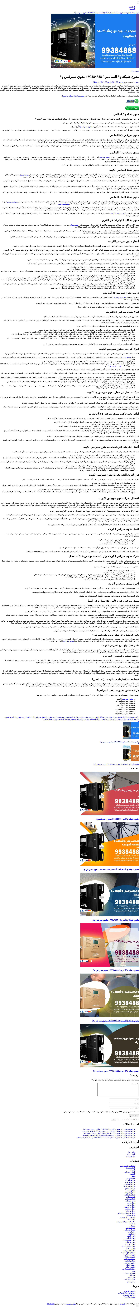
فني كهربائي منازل (128, 1246)
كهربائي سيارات (129, 1255)
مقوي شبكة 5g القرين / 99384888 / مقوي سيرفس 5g (116, 970)
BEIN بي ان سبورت (127, 1166)
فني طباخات (130, 1242)
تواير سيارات (130, 1201)
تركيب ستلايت (129, 1184)
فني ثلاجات (131, 1238)
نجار (133, 1271)
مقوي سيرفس (12, 202)
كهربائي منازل (130, 1257)
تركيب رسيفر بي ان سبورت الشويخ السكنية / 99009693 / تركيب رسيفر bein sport (106, 1137)
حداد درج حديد (130, 1207)
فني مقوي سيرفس (91, 717)
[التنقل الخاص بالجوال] (138, 1)
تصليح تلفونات (130, 1193)
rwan (137, 82)
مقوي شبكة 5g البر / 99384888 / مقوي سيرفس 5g (117, 819)
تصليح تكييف (130, 1190)
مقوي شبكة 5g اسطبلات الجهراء (73, 96)
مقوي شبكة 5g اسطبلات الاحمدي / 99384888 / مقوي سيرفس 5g (111, 869)
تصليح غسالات (130, 1195)
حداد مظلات (130, 1215)
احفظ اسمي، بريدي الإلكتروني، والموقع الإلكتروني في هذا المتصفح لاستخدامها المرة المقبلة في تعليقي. (99, 1112)
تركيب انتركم (130, 1180)
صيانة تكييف (130, 1228)
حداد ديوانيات (130, 1209)
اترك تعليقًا (97, 82)
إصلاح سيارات (130, 1172)
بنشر (133, 1176)
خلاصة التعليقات (129, 1295)
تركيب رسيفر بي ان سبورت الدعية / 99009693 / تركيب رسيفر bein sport (109, 1133)
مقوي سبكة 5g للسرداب (76, 717)
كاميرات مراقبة (129, 1250)
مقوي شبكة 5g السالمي (67, 719)
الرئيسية (132, 7)
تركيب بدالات (130, 1182)
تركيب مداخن (130, 1188)
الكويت (122, 1304)
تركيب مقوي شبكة (132, 717)
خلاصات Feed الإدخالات (126, 1293)
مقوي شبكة (135, 71)
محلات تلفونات (129, 1259)
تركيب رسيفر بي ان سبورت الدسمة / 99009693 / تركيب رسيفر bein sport (109, 1135)
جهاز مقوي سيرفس (119, 717)
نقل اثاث (132, 1275)
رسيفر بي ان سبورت (127, 1217)
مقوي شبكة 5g (104, 157)
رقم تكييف (131, 1219)
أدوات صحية (130, 1168)
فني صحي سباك (129, 1240)
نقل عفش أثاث (129, 1279)
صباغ (133, 1226)
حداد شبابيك (130, 1211)
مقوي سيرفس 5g (85, 127)
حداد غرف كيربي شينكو (126, 1213)
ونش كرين (131, 1281)
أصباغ (133, 1170)
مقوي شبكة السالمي (51, 719)
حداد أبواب (131, 1203)
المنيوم (132, 1174)
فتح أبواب (131, 1232)
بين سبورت (131, 1178)
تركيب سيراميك (129, 1186)
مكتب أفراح (130, 1267)
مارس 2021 (130, 1156)
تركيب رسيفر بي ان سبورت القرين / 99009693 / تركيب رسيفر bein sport (109, 1129)
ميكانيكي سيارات (128, 1269)
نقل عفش (131, 1277)
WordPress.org (130, 1297)
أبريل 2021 (131, 1154)
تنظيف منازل (130, 1199)
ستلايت (132, 1224)
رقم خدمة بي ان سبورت (126, 1221)
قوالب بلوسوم (71, 1304)
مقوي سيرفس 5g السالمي (36, 717)
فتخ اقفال (131, 1234)
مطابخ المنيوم (130, 1261)
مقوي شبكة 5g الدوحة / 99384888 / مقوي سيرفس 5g (116, 920)
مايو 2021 (131, 1152)
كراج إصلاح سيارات (128, 1252)
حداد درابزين (130, 1205)
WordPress (51, 1304)
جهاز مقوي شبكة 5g (105, 717)
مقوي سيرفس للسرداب (119, 719)
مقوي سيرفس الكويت (119, 213)
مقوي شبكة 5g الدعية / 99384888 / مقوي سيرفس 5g (116, 1071)
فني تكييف (131, 1236)
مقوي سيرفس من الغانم (114, 366)
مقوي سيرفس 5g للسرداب (18, 717)
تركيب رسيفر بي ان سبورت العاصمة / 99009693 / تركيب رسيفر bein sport (108, 1131)
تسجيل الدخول (129, 1291)
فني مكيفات (130, 1248)
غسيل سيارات (130, 1230)
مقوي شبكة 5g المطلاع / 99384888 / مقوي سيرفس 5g (115, 1021)
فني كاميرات (130, 1244)
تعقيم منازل (130, 1197)
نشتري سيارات (129, 1273)
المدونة (132, 9)
